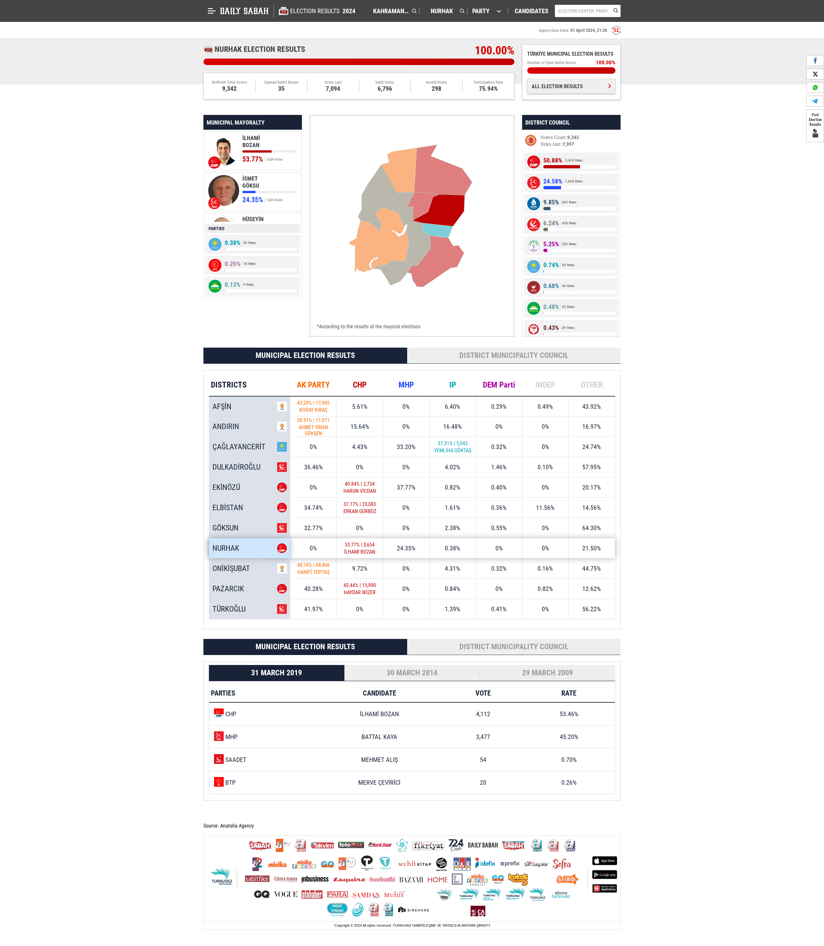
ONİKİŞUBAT (231, 568)
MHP (406, 384)
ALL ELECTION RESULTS (557, 86)
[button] (393, 11)
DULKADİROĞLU (236, 467)
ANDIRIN (225, 426)
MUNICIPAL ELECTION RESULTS (305, 355)
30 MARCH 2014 (412, 672)
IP (452, 384)
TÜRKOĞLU (229, 608)
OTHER (592, 384)
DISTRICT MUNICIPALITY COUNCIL (513, 355)
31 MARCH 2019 (276, 672)
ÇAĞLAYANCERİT (239, 446)
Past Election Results (815, 120)
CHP (360, 384)
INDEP (545, 384)
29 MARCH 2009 (547, 672)
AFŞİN (221, 406)
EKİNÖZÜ (226, 487)
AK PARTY (313, 384)
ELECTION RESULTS (322, 11)
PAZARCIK (228, 588)
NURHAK (225, 548)
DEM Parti (499, 384)
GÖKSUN (225, 527)
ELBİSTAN (227, 507)
